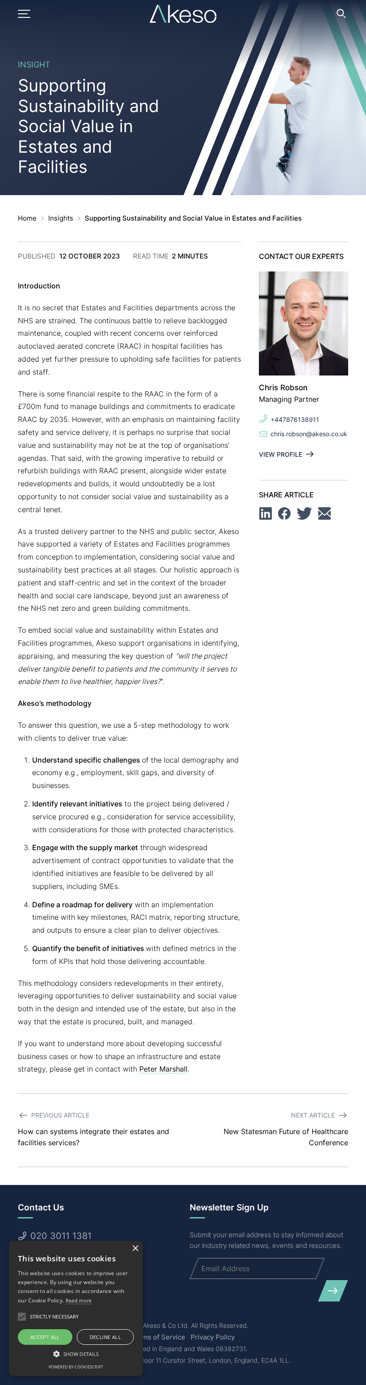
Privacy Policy (213, 1337)
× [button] (135, 1248)
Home (27, 218)
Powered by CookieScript (76, 1367)
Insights (60, 218)
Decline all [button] (105, 1337)
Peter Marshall (163, 1068)
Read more (79, 1300)
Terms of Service (158, 1337)
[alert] (76, 1308)
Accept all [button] (45, 1337)
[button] (76, 1353)
